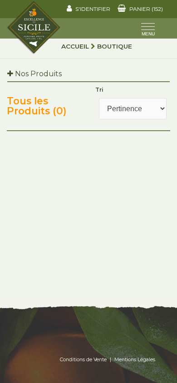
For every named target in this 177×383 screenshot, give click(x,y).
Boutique (114, 46)
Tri (99, 89)
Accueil (75, 46)
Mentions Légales (134, 360)
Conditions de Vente (83, 360)
